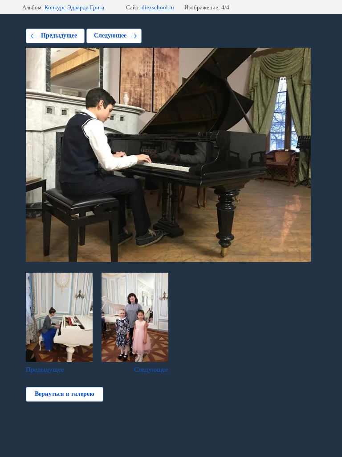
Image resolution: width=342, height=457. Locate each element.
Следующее (110, 35)
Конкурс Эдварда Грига (74, 7)
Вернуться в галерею (64, 394)
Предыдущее (59, 35)
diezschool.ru (158, 7)
